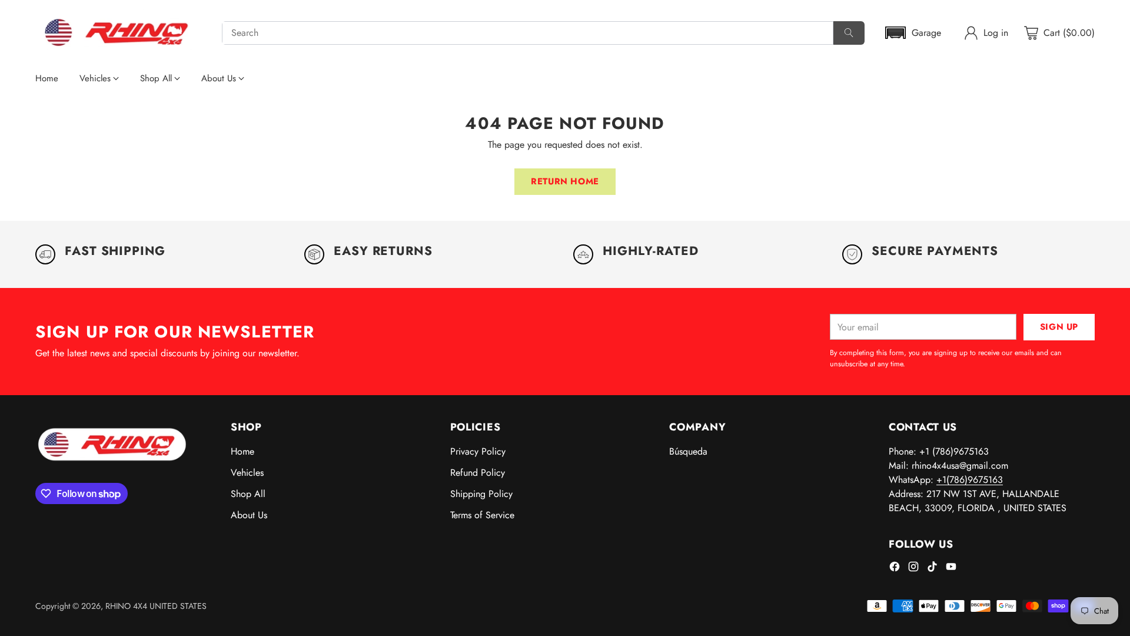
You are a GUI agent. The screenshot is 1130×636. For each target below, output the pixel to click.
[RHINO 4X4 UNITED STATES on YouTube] (951, 568)
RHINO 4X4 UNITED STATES (156, 606)
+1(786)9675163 (969, 479)
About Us (249, 515)
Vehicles (247, 472)
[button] (912, 32)
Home (242, 451)
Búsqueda (688, 451)
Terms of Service (482, 515)
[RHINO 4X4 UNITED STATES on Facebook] (895, 568)
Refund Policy (477, 472)
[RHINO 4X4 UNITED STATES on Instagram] (913, 568)
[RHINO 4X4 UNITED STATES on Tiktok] (932, 568)
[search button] (849, 33)
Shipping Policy (481, 494)
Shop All (248, 494)
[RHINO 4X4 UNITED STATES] (119, 33)
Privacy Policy (478, 451)
